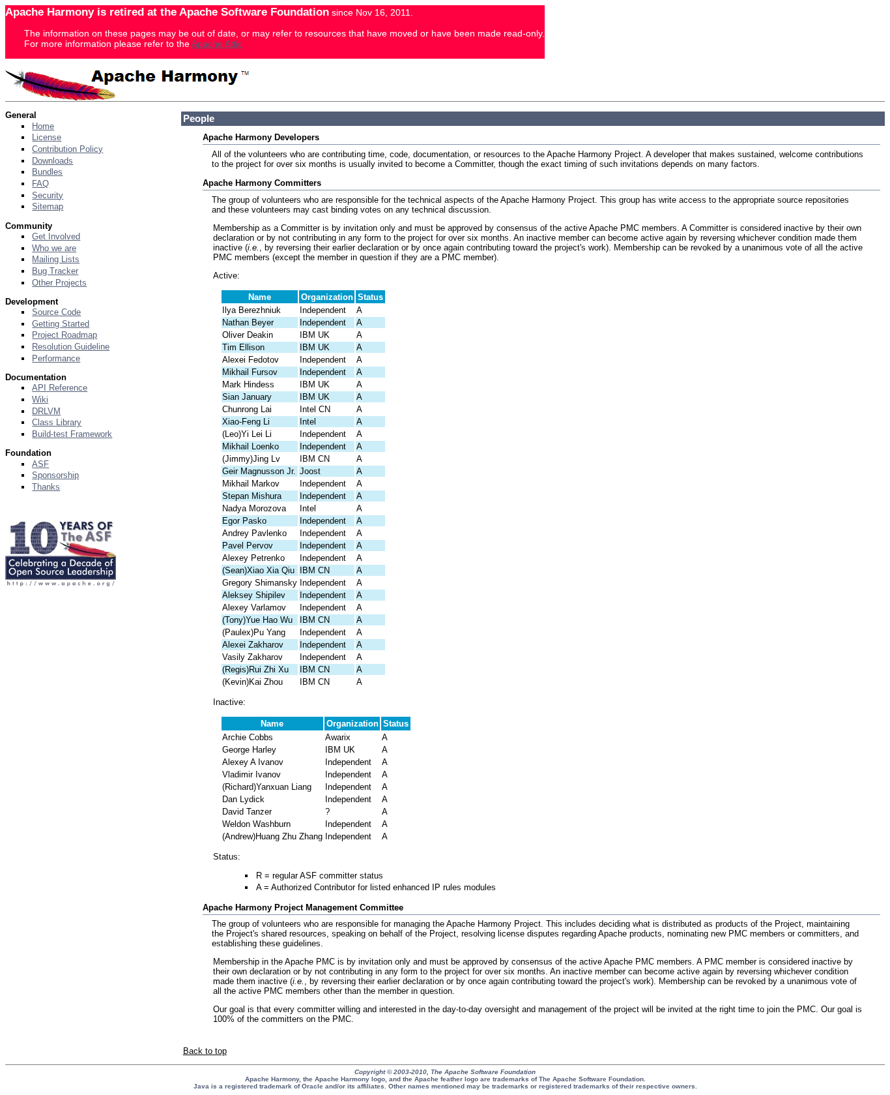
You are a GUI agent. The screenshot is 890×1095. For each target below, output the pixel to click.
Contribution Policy (67, 149)
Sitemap (47, 206)
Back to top (205, 1051)
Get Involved (56, 236)
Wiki (40, 399)
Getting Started (60, 324)
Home (43, 126)
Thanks (46, 487)
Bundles (47, 172)
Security (47, 195)
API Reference (59, 388)
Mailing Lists (55, 259)
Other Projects (59, 283)
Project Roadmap (64, 335)
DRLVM (46, 411)
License (46, 137)
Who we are (54, 248)
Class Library (56, 422)
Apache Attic (217, 43)
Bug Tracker (55, 271)
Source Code (56, 312)
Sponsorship (55, 475)
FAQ (40, 183)
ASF (40, 464)
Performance (56, 358)
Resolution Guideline (70, 347)
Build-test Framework (72, 434)
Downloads (52, 161)
